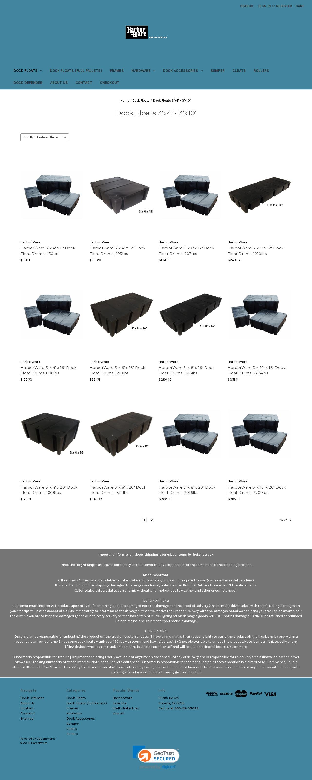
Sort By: (28, 137)
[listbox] (52, 137)
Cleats (239, 70)
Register (284, 6)
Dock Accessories (180, 70)
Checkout (109, 82)
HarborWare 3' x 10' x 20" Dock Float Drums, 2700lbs (257, 490)
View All (118, 713)
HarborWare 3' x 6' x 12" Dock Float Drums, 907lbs (186, 251)
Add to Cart (52, 199)
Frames (117, 70)
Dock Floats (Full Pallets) (76, 70)
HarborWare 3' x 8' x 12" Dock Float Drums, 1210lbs (255, 251)
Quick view (52, 191)
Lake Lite (119, 703)
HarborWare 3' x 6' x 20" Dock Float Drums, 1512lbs (117, 490)
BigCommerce (46, 738)
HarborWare (122, 698)
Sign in (264, 6)
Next (284, 520)
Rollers (261, 70)
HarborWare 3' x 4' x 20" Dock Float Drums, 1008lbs (48, 490)
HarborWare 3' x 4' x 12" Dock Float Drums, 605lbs (117, 251)
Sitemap (27, 718)
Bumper (218, 70)
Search (246, 6)
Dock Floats (26, 70)
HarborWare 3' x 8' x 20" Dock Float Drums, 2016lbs (187, 490)
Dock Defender (28, 82)
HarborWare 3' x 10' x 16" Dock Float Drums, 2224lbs (256, 370)
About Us (59, 82)
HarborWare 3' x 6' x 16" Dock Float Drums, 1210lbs (117, 370)
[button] (156, 757)
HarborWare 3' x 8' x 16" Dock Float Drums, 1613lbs (186, 370)
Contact (84, 82)
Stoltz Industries (126, 708)
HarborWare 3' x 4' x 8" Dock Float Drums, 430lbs (47, 251)
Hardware (141, 70)
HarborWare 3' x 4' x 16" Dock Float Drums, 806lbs (48, 370)
